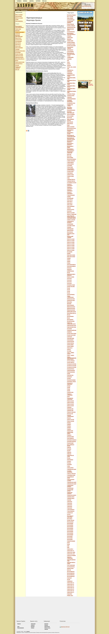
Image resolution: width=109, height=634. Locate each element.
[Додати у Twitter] (28, 130)
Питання (46, 625)
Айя (89, 83)
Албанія (32, 627)
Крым (89, 81)
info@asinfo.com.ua (86, 6)
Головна (18, 10)
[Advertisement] (7, 24)
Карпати (19, 623)
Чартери (46, 629)
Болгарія (32, 626)
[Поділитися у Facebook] (26, 130)
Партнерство (47, 626)
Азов (18, 626)
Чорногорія (33, 623)
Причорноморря (20, 627)
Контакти (46, 623)
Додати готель (47, 627)
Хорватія (33, 625)
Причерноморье (24, 10)
